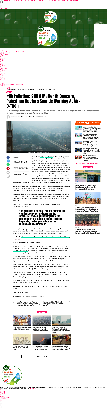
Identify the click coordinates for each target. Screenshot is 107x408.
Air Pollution (26, 296)
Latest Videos (4, 54)
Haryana (52, 163)
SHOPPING (53, 0)
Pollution (41, 296)
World (6, 0)
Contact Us (3, 399)
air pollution (49, 157)
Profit (10, 0)
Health (2, 82)
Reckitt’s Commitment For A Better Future (11, 84)
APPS (59, 0)
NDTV (1, 0)
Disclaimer (3, 395)
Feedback (2, 394)
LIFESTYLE (33, 0)
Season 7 (2, 63)
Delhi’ (42, 157)
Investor (2, 396)
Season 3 (2, 58)
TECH (43, 0)
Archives (2, 390)
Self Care (2, 81)
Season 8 (2, 64)
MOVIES (18, 0)
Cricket (23, 0)
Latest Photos (4, 68)
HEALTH (39, 0)
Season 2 (2, 57)
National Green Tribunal (20, 251)
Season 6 (2, 62)
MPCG (70, 0)
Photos (2, 67)
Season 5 (2, 60)
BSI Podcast (3, 86)
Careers (2, 400)
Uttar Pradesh (17, 272)
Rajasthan (64, 0)
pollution (35, 161)
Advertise (2, 391)
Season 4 (2, 59)
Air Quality (34, 296)
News (8, 88)
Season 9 (2, 65)
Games (48, 0)
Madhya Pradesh (37, 163)
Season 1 (2, 55)
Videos (2, 53)
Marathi (75, 0)
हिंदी (14, 0)
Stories (2, 83)
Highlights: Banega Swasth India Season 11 (12, 52)
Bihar (44, 163)
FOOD (28, 0)
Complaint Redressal (5, 397)
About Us (2, 392)
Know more (33, 388)
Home (1, 50)
